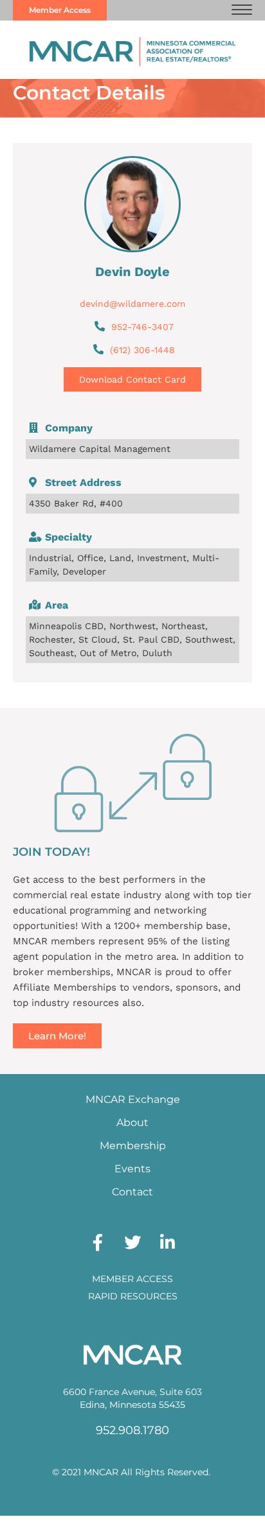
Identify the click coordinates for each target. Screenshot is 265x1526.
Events (132, 1169)
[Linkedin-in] (167, 1242)
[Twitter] (132, 1242)
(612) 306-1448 (142, 350)
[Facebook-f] (97, 1242)
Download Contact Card (132, 379)
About (132, 1122)
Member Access (132, 1279)
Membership (133, 1146)
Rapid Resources (133, 1296)
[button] (242, 10)
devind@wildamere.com (132, 304)
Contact (132, 1192)
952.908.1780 (132, 1430)
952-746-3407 (142, 327)
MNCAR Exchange (133, 1099)
